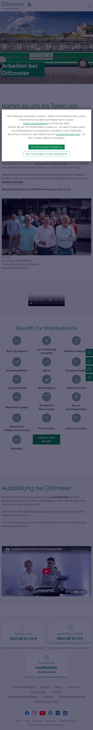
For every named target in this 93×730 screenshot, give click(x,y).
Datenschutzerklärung (35, 123)
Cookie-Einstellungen (68, 134)
